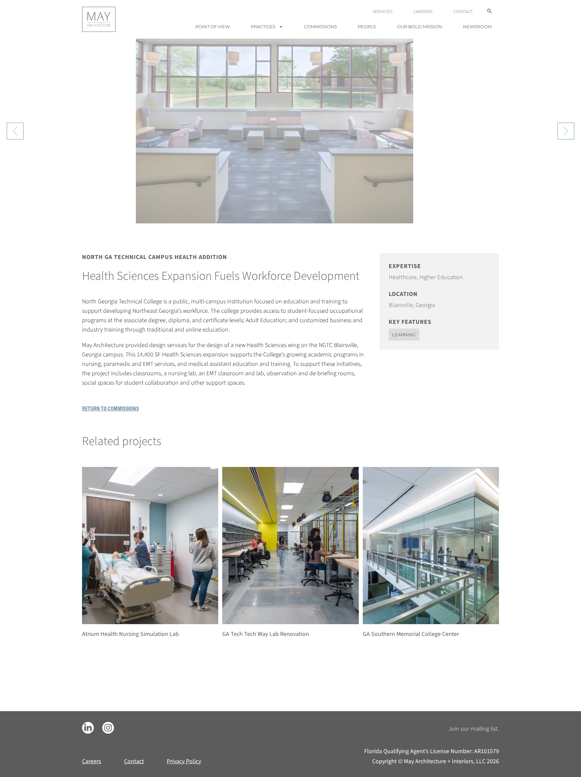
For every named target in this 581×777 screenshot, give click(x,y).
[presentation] (15, 131)
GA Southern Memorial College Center (411, 634)
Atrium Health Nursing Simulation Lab (130, 634)
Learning (404, 334)
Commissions (320, 26)
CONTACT (463, 11)
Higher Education (441, 277)
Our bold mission (419, 26)
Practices (263, 26)
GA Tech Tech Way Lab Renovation (265, 634)
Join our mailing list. (474, 729)
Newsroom (477, 26)
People (367, 26)
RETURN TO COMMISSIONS (110, 408)
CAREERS (422, 11)
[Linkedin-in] (88, 728)
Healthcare (403, 277)
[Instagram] (108, 728)
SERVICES (382, 11)
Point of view (212, 26)
